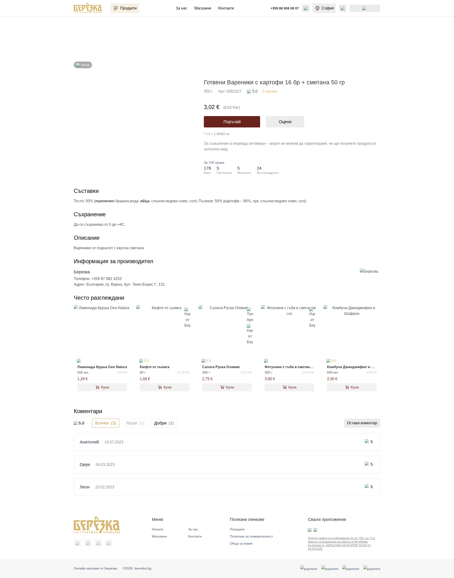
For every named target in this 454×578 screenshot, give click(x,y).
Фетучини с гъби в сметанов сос (289, 367)
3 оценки (264, 91)
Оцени (285, 121)
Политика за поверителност (251, 536)
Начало (157, 529)
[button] (125, 8)
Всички (105, 423)
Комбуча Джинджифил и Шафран (352, 367)
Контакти (226, 8)
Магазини (202, 8)
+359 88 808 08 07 (285, 8)
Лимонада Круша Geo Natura (102, 367)
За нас (181, 8)
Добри (164, 423)
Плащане (237, 529)
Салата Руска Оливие (221, 367)
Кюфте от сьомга (154, 367)
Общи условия (241, 543)
